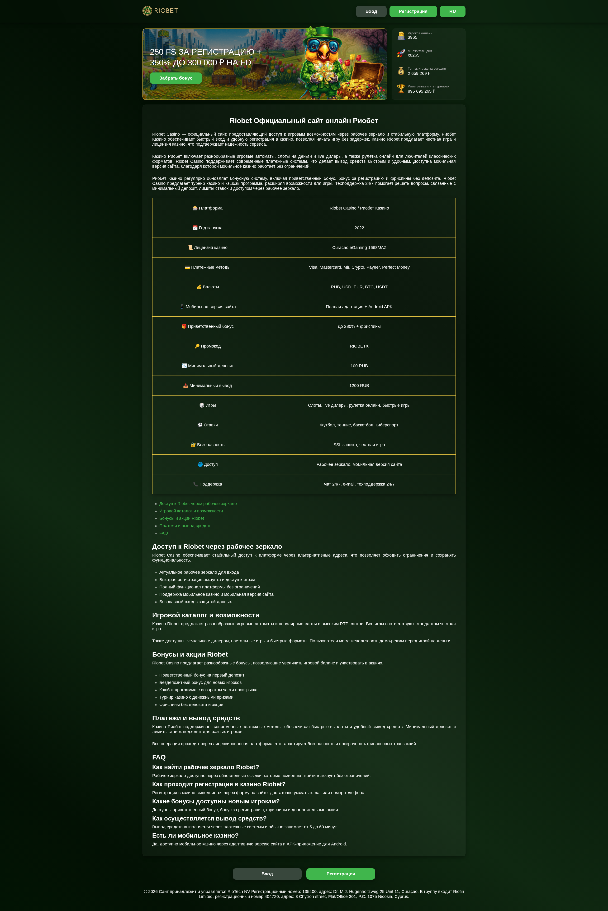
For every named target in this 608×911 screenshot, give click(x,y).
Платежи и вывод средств (185, 525)
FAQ (163, 533)
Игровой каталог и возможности (191, 511)
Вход (371, 11)
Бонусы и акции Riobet (181, 518)
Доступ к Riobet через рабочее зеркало (198, 503)
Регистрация (413, 11)
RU (452, 11)
